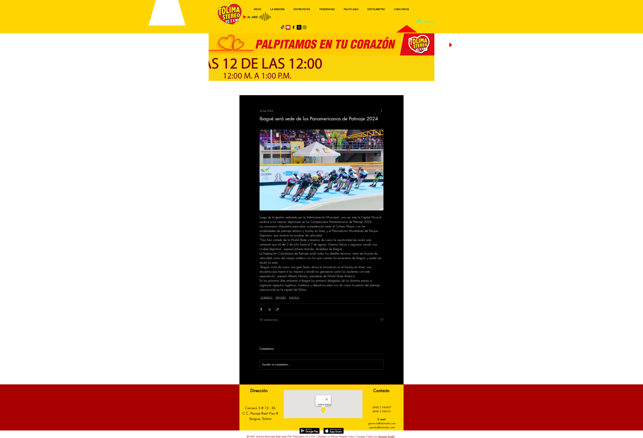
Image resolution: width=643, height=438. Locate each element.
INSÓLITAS (352, 88)
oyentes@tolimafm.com (382, 427)
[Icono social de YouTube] (288, 27)
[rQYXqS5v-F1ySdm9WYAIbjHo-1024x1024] (299, 27)
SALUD (269, 88)
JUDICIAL (308, 88)
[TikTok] (282, 27)
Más (370, 88)
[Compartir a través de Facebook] (261, 309)
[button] (396, 88)
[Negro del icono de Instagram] (304, 27)
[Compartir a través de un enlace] (277, 309)
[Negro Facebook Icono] (293, 27)
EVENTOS (294, 297)
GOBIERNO (329, 88)
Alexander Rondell (386, 436)
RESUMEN (250, 88)
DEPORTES (288, 88)
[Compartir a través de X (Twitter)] (269, 309)
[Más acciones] (381, 111)
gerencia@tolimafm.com (382, 423)
